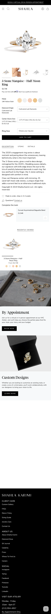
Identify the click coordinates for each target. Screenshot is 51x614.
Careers (4, 561)
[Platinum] (20, 266)
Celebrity (5, 548)
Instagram (5, 569)
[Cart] (47, 9)
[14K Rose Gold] (13, 266)
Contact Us (6, 526)
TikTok (4, 574)
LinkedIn (5, 591)
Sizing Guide (6, 517)
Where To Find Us (8, 556)
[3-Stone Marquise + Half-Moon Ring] (13, 244)
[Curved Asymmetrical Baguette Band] (9, 214)
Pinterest (5, 583)
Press (4, 552)
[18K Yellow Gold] (17, 266)
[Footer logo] (16, 495)
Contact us (18, 200)
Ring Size (6, 131)
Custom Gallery (7, 504)
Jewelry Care (6, 522)
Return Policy (7, 513)
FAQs (4, 509)
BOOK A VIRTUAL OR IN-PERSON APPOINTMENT (26, 2)
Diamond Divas (7, 539)
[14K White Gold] (10, 266)
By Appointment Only (11, 612)
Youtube (5, 587)
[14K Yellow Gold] (6, 266)
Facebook (5, 578)
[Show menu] (3, 9)
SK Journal (6, 543)
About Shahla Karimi (9, 535)
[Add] (45, 218)
